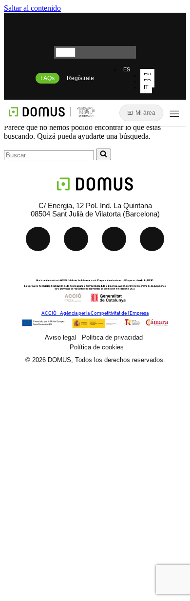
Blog (37, 516)
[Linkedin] (56, 29)
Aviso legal (60, 337)
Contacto (47, 561)
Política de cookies (97, 347)
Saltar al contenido (32, 8)
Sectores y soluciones (74, 471)
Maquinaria (51, 449)
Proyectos (49, 494)
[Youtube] (95, 29)
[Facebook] (152, 239)
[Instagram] (133, 29)
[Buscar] (103, 154)
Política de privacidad (112, 337)
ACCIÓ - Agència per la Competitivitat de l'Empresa (95, 313)
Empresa (47, 539)
